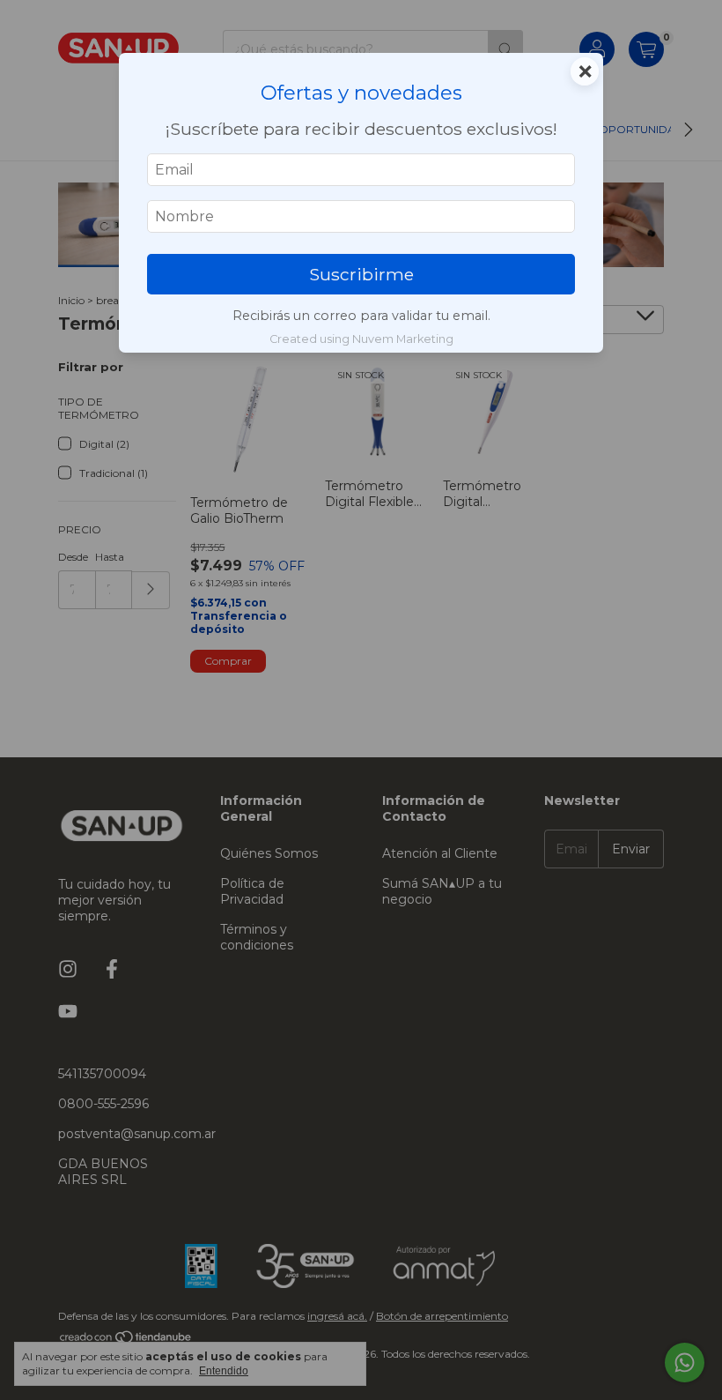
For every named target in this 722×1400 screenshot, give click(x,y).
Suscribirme (361, 274)
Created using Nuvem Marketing (361, 339)
